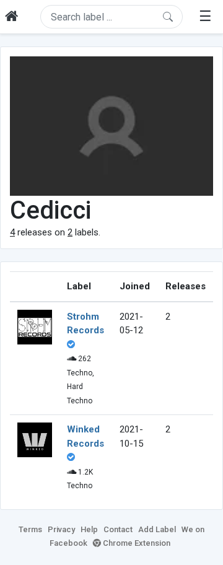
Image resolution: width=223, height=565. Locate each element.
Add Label (157, 529)
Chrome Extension (135, 543)
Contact (118, 529)
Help (89, 529)
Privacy (61, 529)
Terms (30, 529)
